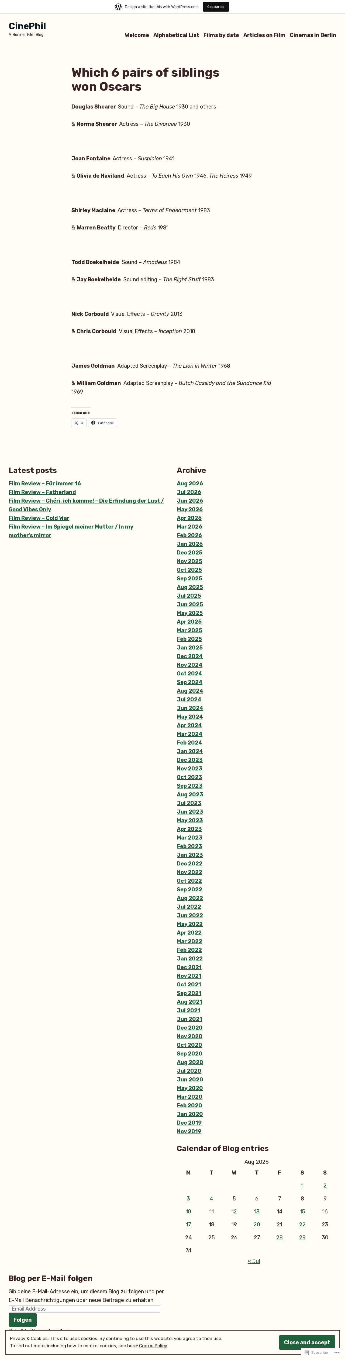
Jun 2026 (190, 501)
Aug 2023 (190, 794)
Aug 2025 (190, 587)
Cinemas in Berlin (313, 35)
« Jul (254, 1261)
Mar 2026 (189, 526)
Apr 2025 (189, 621)
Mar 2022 (189, 941)
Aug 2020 (190, 1062)
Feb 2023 (189, 846)
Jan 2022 (190, 958)
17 (188, 1224)
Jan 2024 (190, 751)
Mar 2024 (189, 734)
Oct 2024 (189, 673)
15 (302, 1211)
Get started (216, 7)
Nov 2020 (189, 1036)
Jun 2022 (190, 915)
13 (257, 1211)
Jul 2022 (189, 907)
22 (302, 1224)
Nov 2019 (189, 1131)
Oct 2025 (189, 570)
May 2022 (190, 924)
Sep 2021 (189, 993)
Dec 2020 (190, 1027)
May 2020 (190, 1088)
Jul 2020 (189, 1071)
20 (257, 1224)
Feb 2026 (189, 535)
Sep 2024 (189, 682)
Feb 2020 (189, 1105)
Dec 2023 (190, 760)
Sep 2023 (189, 786)
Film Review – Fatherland (42, 492)
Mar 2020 (189, 1097)
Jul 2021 (188, 1010)
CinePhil (27, 26)
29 (302, 1237)
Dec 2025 (189, 552)
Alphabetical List (176, 35)
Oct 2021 (189, 984)
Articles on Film (264, 35)
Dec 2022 (189, 863)
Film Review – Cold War (39, 518)
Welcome (137, 35)
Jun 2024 (190, 708)
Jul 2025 (189, 596)
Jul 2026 (189, 492)
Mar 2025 (189, 630)
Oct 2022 (189, 881)
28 (279, 1237)
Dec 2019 (189, 1122)
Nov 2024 (189, 665)
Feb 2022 (189, 950)
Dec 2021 (189, 967)
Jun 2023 (190, 811)
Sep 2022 (189, 889)
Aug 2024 (190, 691)
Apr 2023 (189, 829)
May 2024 (190, 716)
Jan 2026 (190, 544)
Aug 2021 (189, 1002)
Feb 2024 (189, 742)
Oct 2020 (189, 1045)
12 (234, 1211)
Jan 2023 (190, 855)
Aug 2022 (190, 898)
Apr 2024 (189, 725)
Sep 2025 (189, 578)
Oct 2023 (189, 777)
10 (188, 1211)
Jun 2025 (190, 604)
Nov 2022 (189, 872)
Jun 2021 (189, 1019)
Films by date (221, 35)
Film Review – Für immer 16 (45, 483)
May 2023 (190, 820)
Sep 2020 (189, 1053)
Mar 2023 (189, 837)
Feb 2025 (189, 639)
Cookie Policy (153, 1345)
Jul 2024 (189, 699)
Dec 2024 (190, 656)
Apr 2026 (189, 518)
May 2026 (190, 509)
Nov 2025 (189, 561)
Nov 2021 (189, 976)
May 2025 (190, 613)
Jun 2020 (190, 1079)
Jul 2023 (189, 803)
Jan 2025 (190, 647)
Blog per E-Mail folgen (50, 1278)
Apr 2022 (189, 932)
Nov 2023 (189, 768)
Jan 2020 (190, 1114)
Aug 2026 (190, 483)
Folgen (22, 1320)
